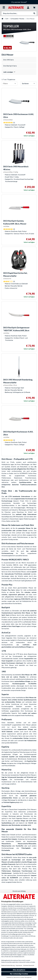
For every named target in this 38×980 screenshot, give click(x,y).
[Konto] (28, 7)
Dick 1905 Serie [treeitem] (8, 60)
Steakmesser (16, 871)
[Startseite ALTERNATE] (16, 7)
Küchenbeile (6, 850)
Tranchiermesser (27, 871)
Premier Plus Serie (8, 590)
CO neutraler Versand (19, 2)
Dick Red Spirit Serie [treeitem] (10, 66)
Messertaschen (6, 846)
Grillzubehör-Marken (17, 19)
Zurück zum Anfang (19, 891)
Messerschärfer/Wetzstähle (27, 843)
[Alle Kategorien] (4, 7)
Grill (6, 19)
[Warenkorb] (34, 7)
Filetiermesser (6, 871)
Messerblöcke (6, 843)
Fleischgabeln (26, 848)
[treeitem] (19, 72)
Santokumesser (7, 873)
